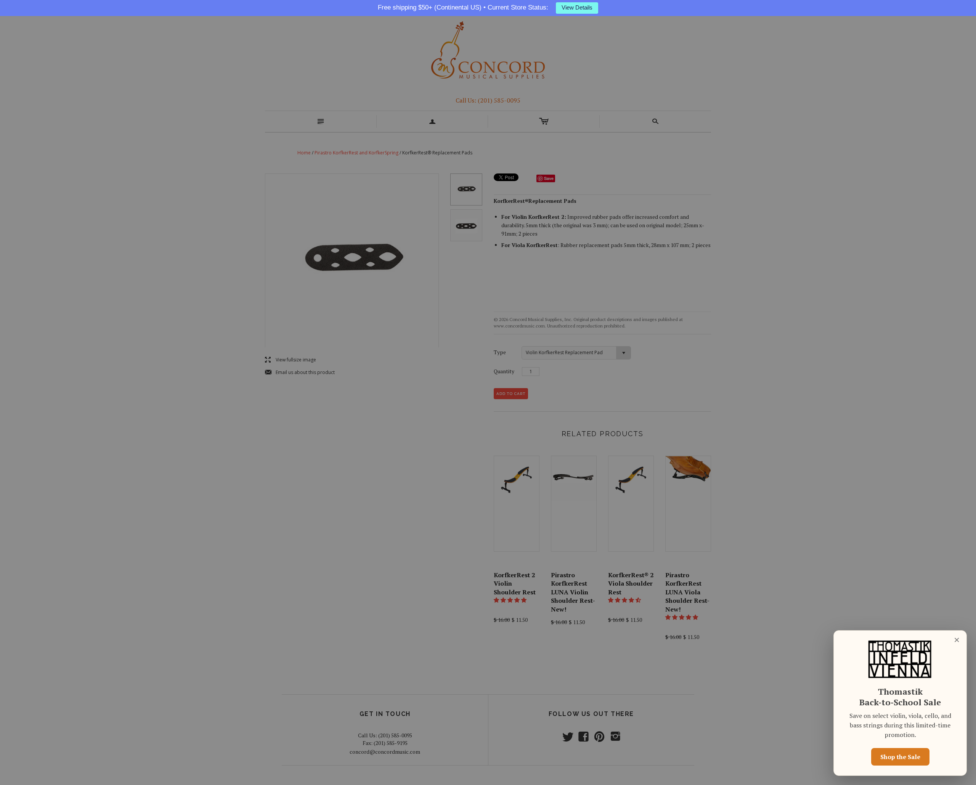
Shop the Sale (900, 757)
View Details (577, 8)
